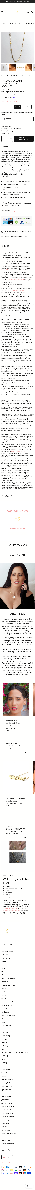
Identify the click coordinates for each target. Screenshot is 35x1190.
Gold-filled (4, 1009)
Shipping (4, 92)
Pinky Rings (4, 1046)
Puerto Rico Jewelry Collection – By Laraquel (14, 1052)
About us (9, 496)
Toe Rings (4, 1063)
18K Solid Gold (5, 1127)
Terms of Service (6, 1137)
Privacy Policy (5, 1140)
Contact (6, 1149)
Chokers (3, 975)
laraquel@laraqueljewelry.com (10, 270)
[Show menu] (2, 12)
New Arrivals (5, 1032)
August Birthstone (6, 1103)
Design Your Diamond (8, 985)
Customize (4, 982)
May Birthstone (6, 1093)
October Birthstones (7, 1110)
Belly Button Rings (7, 951)
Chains (3, 971)
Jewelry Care (5, 1012)
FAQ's (6, 246)
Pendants (4, 1039)
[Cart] (32, 12)
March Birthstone (6, 1086)
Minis (3, 1022)
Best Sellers (5, 955)
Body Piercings (5, 958)
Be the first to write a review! (17, 533)
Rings (3, 1059)
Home (3, 76)
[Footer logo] (10, 931)
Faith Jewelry (5, 995)
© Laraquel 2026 (6, 1163)
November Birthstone (8, 1113)
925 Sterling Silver (6, 1120)
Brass (3, 965)
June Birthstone (6, 1096)
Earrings (3, 988)
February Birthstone (7, 1083)
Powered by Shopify (18, 1163)
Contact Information (7, 1144)
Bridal (3, 968)
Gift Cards (4, 998)
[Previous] (2, 1)
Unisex (3, 1076)
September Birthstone (8, 1106)
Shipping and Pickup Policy (9, 1133)
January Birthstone (7, 1079)
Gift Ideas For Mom (7, 1005)
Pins (2, 1049)
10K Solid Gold (5, 1123)
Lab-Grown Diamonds (8, 1015)
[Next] (33, 1)
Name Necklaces (6, 1025)
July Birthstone (5, 1100)
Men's (3, 1019)
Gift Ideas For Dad (7, 1002)
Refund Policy (5, 1130)
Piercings (4, 1042)
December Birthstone (8, 1117)
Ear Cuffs (4, 992)
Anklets (3, 948)
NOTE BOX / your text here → (6, 119)
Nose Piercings (6, 1036)
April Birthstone (6, 1090)
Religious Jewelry (6, 1056)
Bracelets (4, 961)
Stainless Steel (5, 1069)
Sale (2, 1066)
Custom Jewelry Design (8, 978)
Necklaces (4, 1029)
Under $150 (4, 1073)
